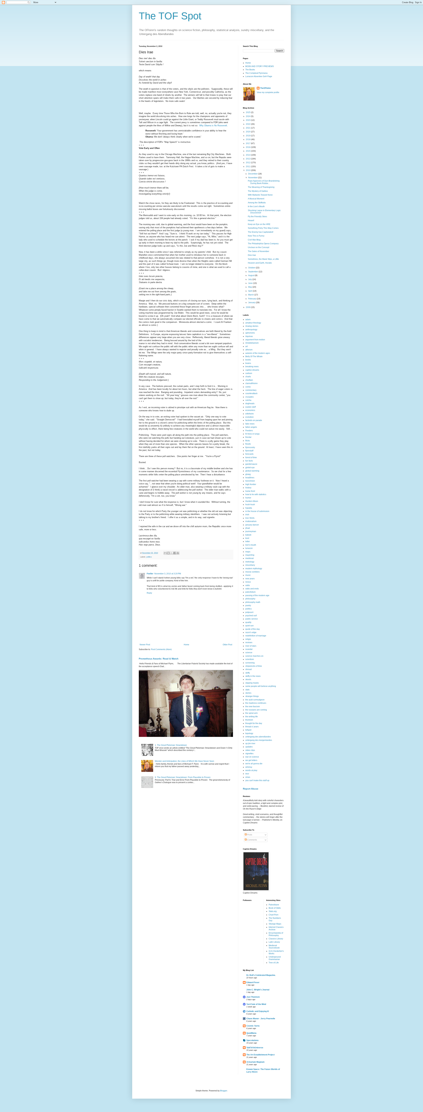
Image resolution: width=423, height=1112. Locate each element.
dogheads (249, 403)
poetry (248, 605)
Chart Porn (273, 915)
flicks (247, 440)
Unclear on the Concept (258, 247)
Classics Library (276, 939)
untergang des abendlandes (258, 737)
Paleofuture (274, 905)
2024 (248, 116)
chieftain (249, 380)
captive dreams (252, 370)
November (253, 177)
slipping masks (252, 683)
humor (248, 498)
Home (186, 644)
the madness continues (255, 703)
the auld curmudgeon (255, 700)
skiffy (247, 673)
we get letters (251, 760)
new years (250, 578)
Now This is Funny (256, 236)
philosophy (250, 599)
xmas (247, 777)
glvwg (248, 474)
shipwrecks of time (253, 666)
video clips (250, 750)
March (251, 295)
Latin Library (274, 942)
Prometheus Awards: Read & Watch (158, 658)
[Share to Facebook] (174, 553)
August (251, 275)
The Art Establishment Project (260, 1055)
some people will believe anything (260, 686)
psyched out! (251, 615)
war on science (252, 757)
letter (247, 541)
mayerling (249, 555)
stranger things (252, 696)
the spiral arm (251, 713)
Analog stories (251, 326)
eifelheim (249, 414)
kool (247, 538)
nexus (248, 582)
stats (247, 690)
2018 (248, 139)
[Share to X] (171, 553)
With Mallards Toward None (260, 195)
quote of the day (252, 629)
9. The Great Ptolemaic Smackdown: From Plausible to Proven (183, 777)
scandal (248, 649)
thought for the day (253, 723)
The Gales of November (258, 251)
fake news (249, 424)
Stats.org (273, 911)
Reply (149, 593)
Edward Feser (252, 982)
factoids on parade (253, 420)
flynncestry (250, 447)
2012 (248, 162)
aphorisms (250, 333)
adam (247, 319)
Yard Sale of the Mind (256, 1004)
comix (248, 387)
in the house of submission (257, 511)
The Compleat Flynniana (256, 73)
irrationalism (250, 521)
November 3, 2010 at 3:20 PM (167, 574)
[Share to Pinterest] (177, 553)
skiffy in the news (253, 676)
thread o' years (252, 726)
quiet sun (249, 625)
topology (249, 733)
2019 (248, 136)
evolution (249, 417)
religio (248, 639)
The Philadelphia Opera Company (263, 243)
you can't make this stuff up (257, 780)
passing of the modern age (257, 595)
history (248, 488)
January (252, 302)
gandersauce (251, 464)
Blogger (223, 1091)
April (250, 291)
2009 (248, 307)
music (248, 575)
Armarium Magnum (255, 1062)
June (250, 283)
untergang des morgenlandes (258, 740)
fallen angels (251, 427)
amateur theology (253, 323)
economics (250, 410)
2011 (248, 166)
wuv (247, 774)
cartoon (248, 373)
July (250, 279)
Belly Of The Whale (254, 356)
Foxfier (150, 574)
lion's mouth (250, 545)
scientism (249, 659)
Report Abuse (250, 788)
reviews (248, 642)
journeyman (250, 531)
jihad (247, 528)
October (252, 268)
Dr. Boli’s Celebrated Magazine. (261, 975)
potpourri (249, 612)
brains (248, 363)
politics (149, 557)
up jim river (250, 743)
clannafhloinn (251, 383)
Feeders (249, 430)
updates (249, 747)
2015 (248, 151)
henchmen (250, 481)
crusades (249, 397)
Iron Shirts (249, 518)
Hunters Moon (251, 501)
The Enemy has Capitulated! (260, 232)
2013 (248, 159)
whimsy (248, 767)
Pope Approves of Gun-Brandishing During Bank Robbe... (264, 182)
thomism (249, 720)
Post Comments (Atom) (161, 649)
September (253, 271)
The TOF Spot (170, 15)
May (250, 287)
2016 (248, 147)
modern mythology (253, 568)
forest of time (251, 457)
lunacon (249, 548)
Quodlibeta (251, 1033)
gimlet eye (250, 467)
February (252, 299)
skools (248, 679)
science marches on (254, 656)
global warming (252, 471)
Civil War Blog (254, 240)
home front (250, 491)
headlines (249, 477)
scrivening (250, 663)
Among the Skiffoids (257, 203)
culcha (248, 400)
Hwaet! (251, 220)
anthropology (251, 329)
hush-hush (250, 504)
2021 (248, 128)
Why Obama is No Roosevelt (213, 125)
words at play (251, 770)
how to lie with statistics (255, 494)
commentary (250, 390)
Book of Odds (275, 908)
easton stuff (250, 407)
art (246, 346)
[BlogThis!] (168, 553)
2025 (248, 112)
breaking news (252, 366)
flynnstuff (249, 451)
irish (247, 514)
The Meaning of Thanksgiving (261, 187)
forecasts (249, 454)
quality (248, 622)
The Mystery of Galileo (258, 191)
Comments (252, 840)
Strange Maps (275, 924)
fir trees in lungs (252, 434)
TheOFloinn (265, 88)
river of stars (250, 646)
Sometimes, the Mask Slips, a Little (263, 259)
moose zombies (252, 572)
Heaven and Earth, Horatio (260, 263)
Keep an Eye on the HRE (259, 224)
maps (247, 552)
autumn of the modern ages (257, 353)
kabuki (248, 535)
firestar (248, 437)
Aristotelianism (252, 343)
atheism (248, 350)
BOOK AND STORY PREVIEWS (259, 66)
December (253, 174)
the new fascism (252, 706)
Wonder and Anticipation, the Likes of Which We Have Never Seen (184, 761)
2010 (248, 170)
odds (247, 585)
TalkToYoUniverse (254, 1047)
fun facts (249, 461)
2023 (248, 120)
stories (248, 693)
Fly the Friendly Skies (257, 216)
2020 (248, 132)
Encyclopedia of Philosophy (276, 934)
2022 (248, 124)
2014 (248, 155)
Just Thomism (253, 997)
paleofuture (250, 592)
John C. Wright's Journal (257, 990)
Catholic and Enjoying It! (257, 1011)
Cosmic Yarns (253, 1026)
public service (251, 619)
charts (248, 376)
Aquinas (249, 336)
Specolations (252, 1040)
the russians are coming (256, 710)
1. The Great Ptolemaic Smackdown (171, 745)
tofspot (248, 730)
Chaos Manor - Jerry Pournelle (260, 1018)
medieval (249, 558)
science (248, 652)
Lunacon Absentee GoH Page (258, 76)
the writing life (251, 716)
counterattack (251, 393)
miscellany (250, 565)
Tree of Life (274, 962)
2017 (248, 143)
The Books (250, 69)
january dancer (252, 525)
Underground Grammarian (275, 958)
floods (248, 444)
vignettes (249, 753)
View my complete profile (268, 92)
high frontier (250, 484)
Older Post (227, 644)
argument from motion (255, 339)
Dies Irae (252, 255)
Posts (249, 835)
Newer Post (145, 644)
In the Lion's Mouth (256, 206)
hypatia (248, 508)
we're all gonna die (253, 763)
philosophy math (252, 602)
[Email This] (165, 553)
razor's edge (250, 632)
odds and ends (252, 589)
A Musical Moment (256, 199)
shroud (248, 669)
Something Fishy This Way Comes (263, 228)
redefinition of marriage (255, 636)
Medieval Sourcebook (274, 946)
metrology (249, 562)
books (248, 360)
